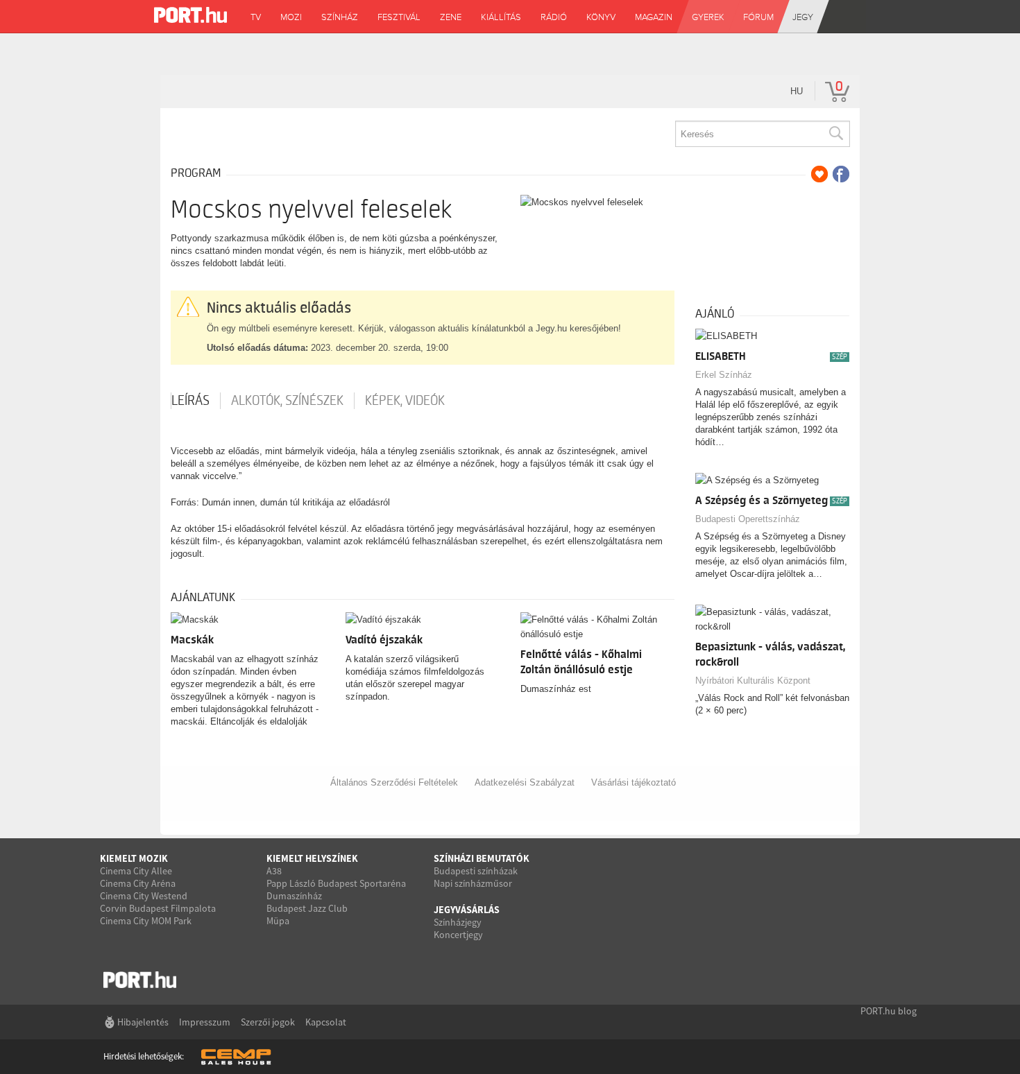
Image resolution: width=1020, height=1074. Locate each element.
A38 (274, 871)
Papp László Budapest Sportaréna (336, 883)
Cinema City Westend (143, 896)
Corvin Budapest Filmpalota (158, 908)
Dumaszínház (294, 896)
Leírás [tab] (190, 400)
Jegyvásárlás (467, 909)
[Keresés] (835, 134)
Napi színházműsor (473, 883)
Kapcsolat (325, 1022)
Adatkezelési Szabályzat (525, 782)
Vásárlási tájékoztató (633, 782)
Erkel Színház (723, 375)
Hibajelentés (143, 1022)
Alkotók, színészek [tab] (287, 400)
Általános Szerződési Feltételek (394, 782)
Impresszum (204, 1022)
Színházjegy (458, 922)
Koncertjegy (458, 934)
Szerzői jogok (268, 1022)
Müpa (277, 921)
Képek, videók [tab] (405, 400)
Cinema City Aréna (138, 883)
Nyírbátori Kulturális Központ (752, 680)
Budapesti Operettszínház (747, 519)
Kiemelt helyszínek (312, 858)
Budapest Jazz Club (307, 908)
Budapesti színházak (476, 871)
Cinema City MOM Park (146, 921)
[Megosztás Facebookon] (841, 174)
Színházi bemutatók (481, 858)
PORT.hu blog (888, 1011)
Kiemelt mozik (134, 858)
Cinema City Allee (136, 871)
